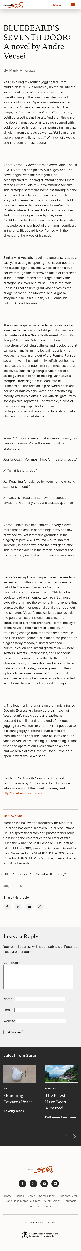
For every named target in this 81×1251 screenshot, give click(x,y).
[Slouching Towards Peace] (19, 1074)
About (31, 1196)
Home (8, 1196)
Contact (47, 1206)
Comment (11, 962)
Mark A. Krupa (13, 816)
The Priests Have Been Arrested (56, 1102)
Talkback (70, 1201)
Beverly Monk (13, 1110)
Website (9, 1020)
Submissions (52, 1201)
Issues (57, 4)
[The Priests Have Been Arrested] (61, 1074)
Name (8, 998)
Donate (52, 1222)
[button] (72, 4)
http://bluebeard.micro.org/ (22, 793)
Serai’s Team (47, 1196)
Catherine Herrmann (60, 1117)
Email (8, 1009)
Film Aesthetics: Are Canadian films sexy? (35, 874)
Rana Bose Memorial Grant (22, 1201)
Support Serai (68, 1196)
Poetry (51, 1088)
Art (6, 1088)
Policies (33, 1206)
